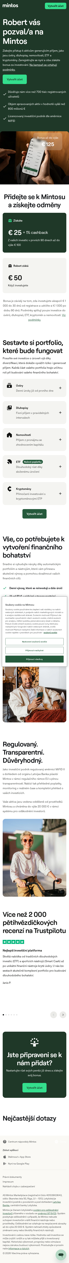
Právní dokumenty (12, 1176)
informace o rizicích (18, 1248)
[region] (34, 631)
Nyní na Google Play (18, 1163)
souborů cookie (50, 632)
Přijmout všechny (34, 659)
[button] (34, 388)
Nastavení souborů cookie (34, 641)
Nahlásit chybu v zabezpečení (19, 1186)
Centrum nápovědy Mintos (22, 1141)
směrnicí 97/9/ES (47, 1213)
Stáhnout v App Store (19, 1156)
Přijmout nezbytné (34, 650)
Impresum (8, 1181)
